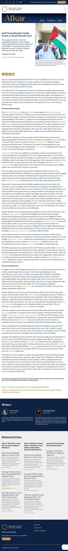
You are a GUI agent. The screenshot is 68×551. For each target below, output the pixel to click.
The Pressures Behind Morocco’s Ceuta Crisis (11, 454)
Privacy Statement (40, 531)
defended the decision (50, 221)
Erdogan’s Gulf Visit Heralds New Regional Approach (55, 453)
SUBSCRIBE (6, 539)
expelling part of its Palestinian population (22, 315)
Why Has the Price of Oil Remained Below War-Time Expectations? (11, 495)
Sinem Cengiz (6, 57)
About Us (37, 525)
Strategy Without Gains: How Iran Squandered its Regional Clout (11, 474)
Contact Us (37, 528)
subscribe (62, 2)
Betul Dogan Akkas (18, 57)
